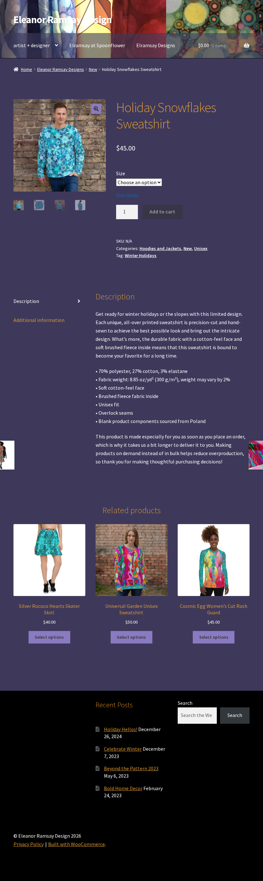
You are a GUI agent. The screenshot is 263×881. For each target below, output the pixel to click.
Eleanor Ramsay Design (62, 19)
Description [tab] (26, 301)
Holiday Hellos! (120, 729)
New (93, 69)
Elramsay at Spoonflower (97, 45)
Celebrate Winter (123, 749)
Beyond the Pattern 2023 (131, 768)
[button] (96, 109)
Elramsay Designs (155, 45)
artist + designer (31, 45)
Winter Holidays (141, 255)
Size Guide (127, 195)
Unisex (201, 248)
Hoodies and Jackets (160, 248)
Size (120, 173)
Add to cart (162, 211)
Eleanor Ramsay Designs (60, 69)
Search (185, 703)
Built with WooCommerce (76, 844)
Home (26, 69)
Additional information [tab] (38, 320)
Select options (49, 637)
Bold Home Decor (123, 788)
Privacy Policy (28, 844)
